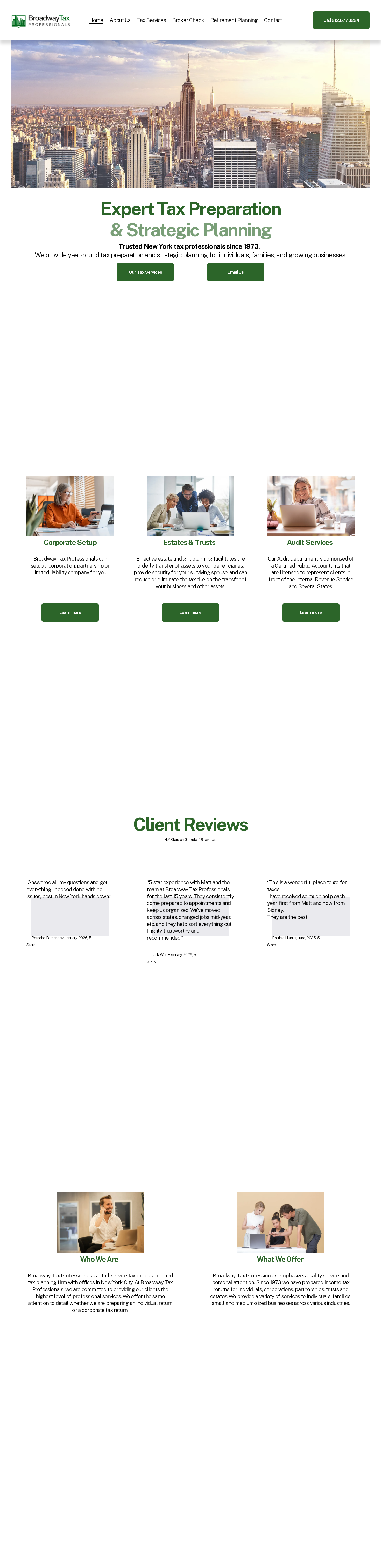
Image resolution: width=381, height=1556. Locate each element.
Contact (273, 20)
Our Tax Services (145, 272)
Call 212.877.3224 (341, 20)
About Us (120, 20)
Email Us (236, 272)
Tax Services (151, 20)
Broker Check (188, 20)
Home (96, 20)
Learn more (70, 612)
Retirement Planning (234, 20)
